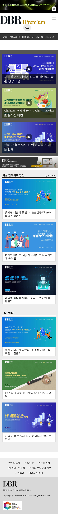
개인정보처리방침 (16, 467)
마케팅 (39, 36)
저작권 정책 (44, 462)
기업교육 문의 (36, 472)
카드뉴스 (49, 36)
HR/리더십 (28, 36)
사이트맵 (19, 472)
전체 (5, 36)
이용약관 (29, 462)
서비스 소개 (14, 462)
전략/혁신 (15, 36)
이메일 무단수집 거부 (40, 467)
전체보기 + (50, 175)
